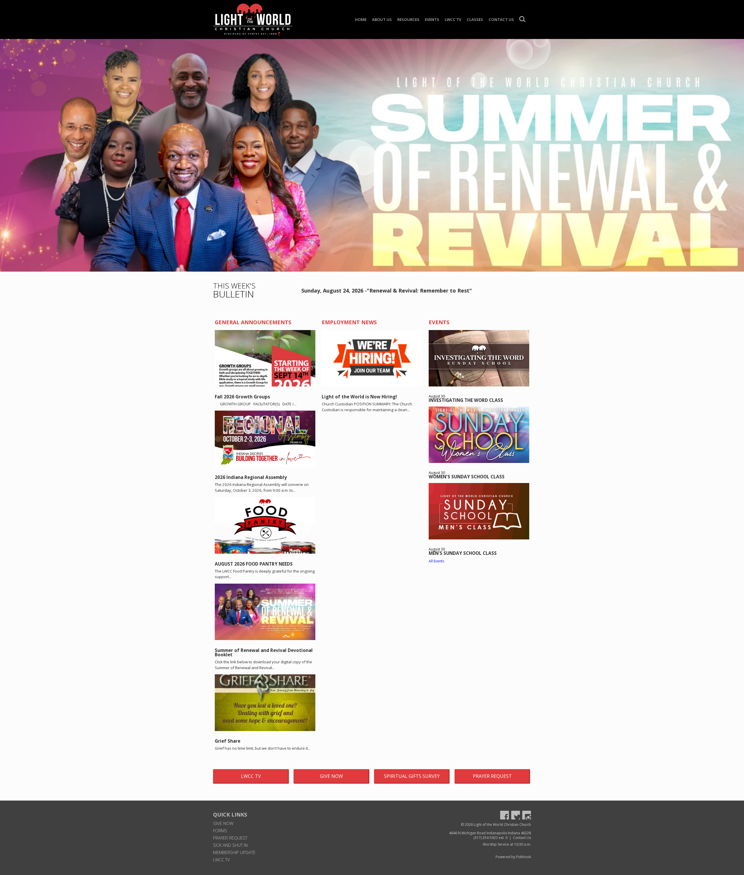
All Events (436, 561)
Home (360, 19)
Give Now (331, 776)
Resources (408, 19)
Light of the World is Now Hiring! (359, 397)
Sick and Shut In (230, 845)
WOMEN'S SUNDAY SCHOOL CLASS (467, 477)
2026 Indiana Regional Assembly (251, 477)
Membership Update (234, 852)
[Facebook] (504, 815)
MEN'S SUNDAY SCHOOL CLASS (463, 553)
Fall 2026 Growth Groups (242, 397)
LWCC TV (453, 19)
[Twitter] (515, 815)
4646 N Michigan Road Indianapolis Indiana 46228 (490, 833)
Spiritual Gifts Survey (412, 776)
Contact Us (501, 19)
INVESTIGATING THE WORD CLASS (466, 400)
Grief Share (227, 741)
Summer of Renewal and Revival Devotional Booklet (264, 652)
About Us (382, 19)
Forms (220, 830)
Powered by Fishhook (513, 856)
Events (432, 19)
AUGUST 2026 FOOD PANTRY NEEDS (254, 564)
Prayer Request (492, 776)
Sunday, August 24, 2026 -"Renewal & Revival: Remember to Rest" (386, 290)
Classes (475, 19)
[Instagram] (526, 815)
